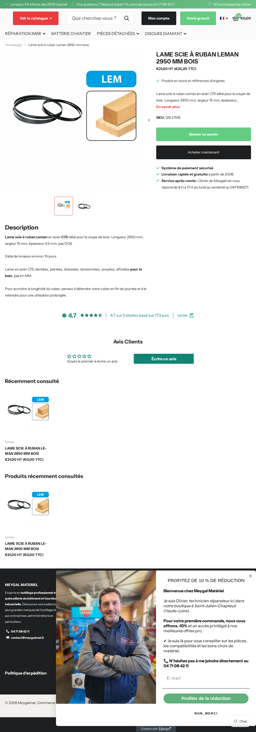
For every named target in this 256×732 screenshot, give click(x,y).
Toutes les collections (25, 34)
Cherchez (127, 18)
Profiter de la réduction (206, 698)
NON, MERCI (206, 713)
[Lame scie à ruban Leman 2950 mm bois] (28, 413)
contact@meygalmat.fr (27, 638)
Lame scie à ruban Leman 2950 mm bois (26, 451)
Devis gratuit (198, 18)
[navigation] (63, 206)
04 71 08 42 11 (20, 631)
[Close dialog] (251, 576)
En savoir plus (168, 106)
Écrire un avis (164, 358)
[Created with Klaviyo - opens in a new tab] (156, 729)
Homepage (13, 45)
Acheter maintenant (203, 152)
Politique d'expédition (26, 673)
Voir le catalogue (34, 18)
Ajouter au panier (203, 134)
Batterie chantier (71, 33)
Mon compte (159, 18)
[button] (149, 120)
